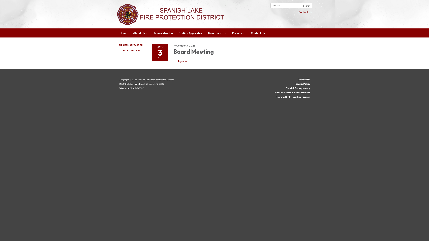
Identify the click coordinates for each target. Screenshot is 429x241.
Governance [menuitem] (215, 32)
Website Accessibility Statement (292, 92)
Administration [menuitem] (163, 32)
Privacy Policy (302, 84)
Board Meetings (131, 50)
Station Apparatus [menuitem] (190, 32)
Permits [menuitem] (237, 32)
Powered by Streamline (288, 97)
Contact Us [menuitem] (258, 32)
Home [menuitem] (123, 32)
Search (306, 5)
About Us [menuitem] (139, 32)
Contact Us (305, 12)
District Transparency (298, 88)
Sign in (306, 97)
